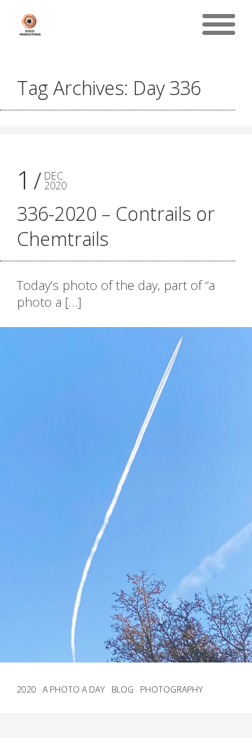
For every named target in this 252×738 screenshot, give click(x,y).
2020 (26, 690)
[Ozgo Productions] (29, 24)
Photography (171, 690)
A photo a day (74, 690)
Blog (122, 690)
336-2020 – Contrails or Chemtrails (116, 226)
